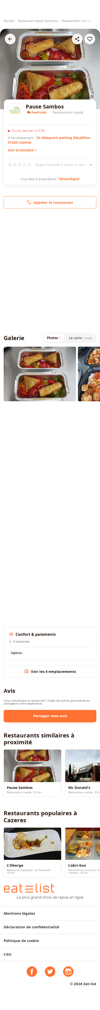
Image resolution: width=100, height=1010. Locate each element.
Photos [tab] (54, 338)
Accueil (9, 21)
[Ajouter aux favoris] (89, 39)
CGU (7, 954)
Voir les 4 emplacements (53, 671)
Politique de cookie (21, 940)
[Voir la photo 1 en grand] (40, 374)
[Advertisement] (50, 270)
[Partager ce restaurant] (77, 39)
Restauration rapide (76, 21)
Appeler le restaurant (53, 202)
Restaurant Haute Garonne (38, 21)
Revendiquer (69, 179)
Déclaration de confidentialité (31, 927)
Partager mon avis (50, 716)
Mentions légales (19, 913)
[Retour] (10, 39)
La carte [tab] (80, 338)
